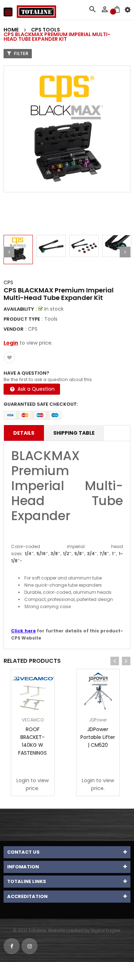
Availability (19, 309)
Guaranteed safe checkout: (41, 404)
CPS (8, 282)
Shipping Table (74, 432)
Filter (20, 53)
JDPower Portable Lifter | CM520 (97, 737)
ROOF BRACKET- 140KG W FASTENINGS (32, 741)
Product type (22, 319)
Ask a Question (35, 389)
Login (11, 342)
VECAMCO (33, 720)
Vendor (14, 329)
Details (23, 432)
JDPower (98, 720)
